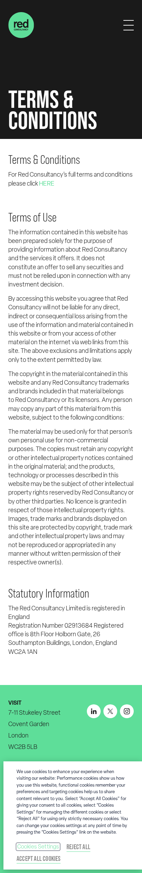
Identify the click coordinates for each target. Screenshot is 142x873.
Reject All (78, 847)
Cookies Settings (38, 846)
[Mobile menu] (128, 25)
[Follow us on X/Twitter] (110, 711)
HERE (46, 183)
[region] (72, 815)
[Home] (21, 25)
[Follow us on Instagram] (127, 711)
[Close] (133, 771)
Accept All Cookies (39, 858)
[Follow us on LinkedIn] (94, 711)
